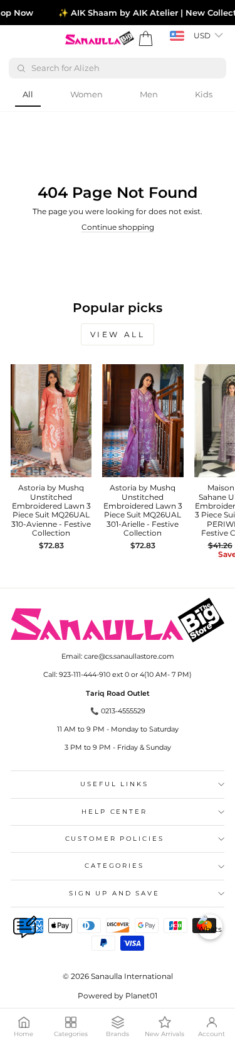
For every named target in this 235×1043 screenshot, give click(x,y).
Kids (203, 94)
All (28, 94)
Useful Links (114, 784)
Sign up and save (114, 893)
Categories (114, 865)
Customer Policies (114, 838)
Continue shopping (117, 227)
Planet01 (141, 995)
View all (117, 334)
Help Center (114, 811)
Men (149, 94)
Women (86, 94)
